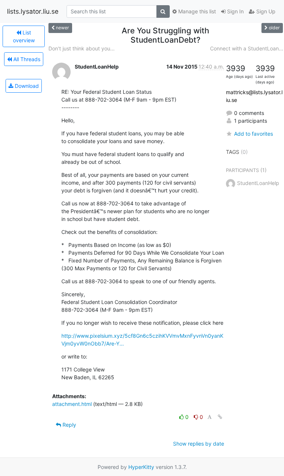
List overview (24, 36)
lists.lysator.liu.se (32, 11)
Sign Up (265, 11)
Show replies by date (198, 443)
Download (26, 86)
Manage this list (196, 11)
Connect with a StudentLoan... (246, 48)
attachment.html (72, 404)
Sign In (235, 11)
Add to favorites (253, 133)
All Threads (26, 59)
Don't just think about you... (81, 48)
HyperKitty (141, 467)
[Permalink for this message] (220, 417)
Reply (68, 425)
